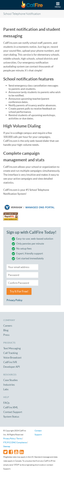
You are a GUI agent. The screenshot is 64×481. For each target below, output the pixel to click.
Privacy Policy (14, 300)
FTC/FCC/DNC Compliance (15, 442)
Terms (19, 438)
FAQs (6, 402)
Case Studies (10, 380)
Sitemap (6, 446)
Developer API (11, 366)
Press (6, 334)
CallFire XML (10, 407)
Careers (7, 325)
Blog (5, 330)
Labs (6, 389)
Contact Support (12, 411)
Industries (9, 384)
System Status (11, 416)
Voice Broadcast (12, 357)
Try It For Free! (19, 291)
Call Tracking (10, 352)
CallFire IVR (10, 362)
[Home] (32, 4)
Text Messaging (12, 348)
